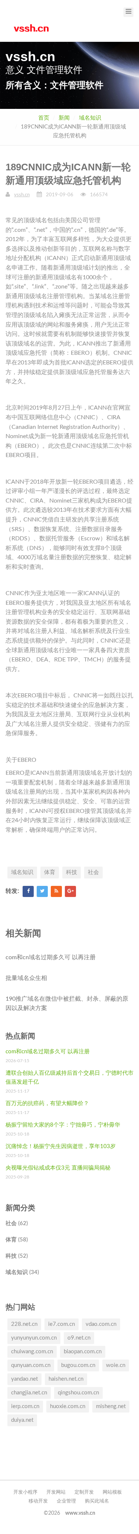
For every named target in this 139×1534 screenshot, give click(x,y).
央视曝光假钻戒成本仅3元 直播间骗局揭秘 (58, 1168)
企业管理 (66, 1501)
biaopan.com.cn (83, 1351)
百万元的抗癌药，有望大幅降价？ (47, 1103)
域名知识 (90, 118)
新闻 (64, 118)
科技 (71, 872)
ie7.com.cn (61, 1324)
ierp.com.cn (25, 1406)
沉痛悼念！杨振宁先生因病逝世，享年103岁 (61, 1146)
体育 (49, 872)
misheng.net (111, 1406)
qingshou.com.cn (78, 1392)
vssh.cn (22, 195)
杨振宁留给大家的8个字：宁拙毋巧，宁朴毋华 (63, 1125)
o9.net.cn (78, 1338)
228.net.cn (24, 1324)
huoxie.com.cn (67, 1406)
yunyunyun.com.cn (34, 1338)
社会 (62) (17, 1223)
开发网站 (56, 1492)
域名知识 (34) (22, 1272)
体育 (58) (17, 1240)
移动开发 (38, 1501)
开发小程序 (25, 1492)
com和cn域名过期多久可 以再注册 (51, 957)
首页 (43, 118)
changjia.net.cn (29, 1392)
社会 (93, 872)
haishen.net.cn (66, 1379)
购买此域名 (97, 1501)
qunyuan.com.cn (30, 1365)
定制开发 (84, 1492)
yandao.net (24, 1379)
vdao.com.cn (101, 1324)
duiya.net (22, 1420)
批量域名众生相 (26, 978)
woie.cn (115, 1365)
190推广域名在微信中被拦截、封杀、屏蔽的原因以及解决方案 (67, 1003)
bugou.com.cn (78, 1365)
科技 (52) (17, 1256)
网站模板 (112, 1492)
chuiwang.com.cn (32, 1351)
